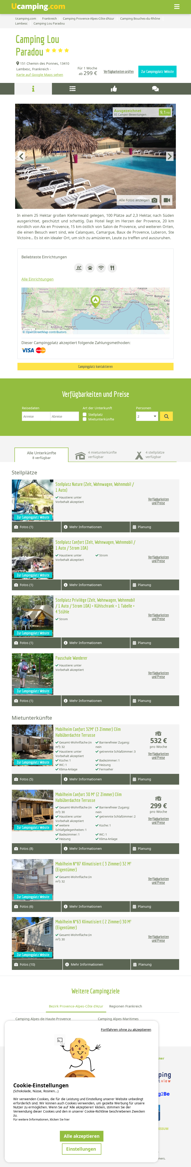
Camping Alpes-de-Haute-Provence (43, 1019)
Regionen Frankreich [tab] (125, 1006)
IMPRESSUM (159, 1129)
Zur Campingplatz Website (157, 71)
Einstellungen (81, 1149)
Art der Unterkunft (97, 408)
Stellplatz (95, 414)
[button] (95, 302)
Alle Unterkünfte (41, 455)
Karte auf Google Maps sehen (39, 74)
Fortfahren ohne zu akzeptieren (126, 1029)
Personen (143, 408)
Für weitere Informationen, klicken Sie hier (41, 1119)
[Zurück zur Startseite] (38, 7)
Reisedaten (30, 408)
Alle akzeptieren (81, 1136)
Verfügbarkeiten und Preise (158, 501)
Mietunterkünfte (101, 419)
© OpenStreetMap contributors (44, 332)
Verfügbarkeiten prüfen (119, 71)
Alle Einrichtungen (37, 279)
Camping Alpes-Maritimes (118, 1019)
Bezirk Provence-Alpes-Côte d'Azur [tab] (76, 1006)
